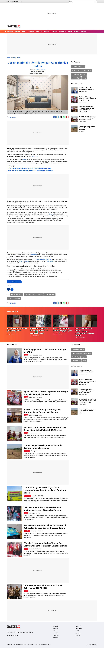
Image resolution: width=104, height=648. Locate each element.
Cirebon (26, 451)
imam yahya (76, 78)
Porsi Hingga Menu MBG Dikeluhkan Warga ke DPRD (86, 88)
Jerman (21, 261)
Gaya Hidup (62, 31)
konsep (13, 253)
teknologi (35, 156)
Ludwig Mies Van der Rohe (43, 259)
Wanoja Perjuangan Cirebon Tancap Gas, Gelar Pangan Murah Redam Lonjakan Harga (45, 544)
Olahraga (39, 31)
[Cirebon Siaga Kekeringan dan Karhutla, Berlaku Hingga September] (74, 128)
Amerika (26, 261)
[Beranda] (5, 31)
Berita (26, 355)
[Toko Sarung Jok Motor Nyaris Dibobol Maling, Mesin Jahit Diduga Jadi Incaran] (14, 513)
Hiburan (76, 31)
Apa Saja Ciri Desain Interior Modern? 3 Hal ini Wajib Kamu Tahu (30, 168)
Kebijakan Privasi (32, 644)
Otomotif (54, 31)
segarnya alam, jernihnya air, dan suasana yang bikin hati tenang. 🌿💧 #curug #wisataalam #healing (39, 331)
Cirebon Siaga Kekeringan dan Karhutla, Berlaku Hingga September (87, 127)
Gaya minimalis (29, 294)
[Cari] (94, 1)
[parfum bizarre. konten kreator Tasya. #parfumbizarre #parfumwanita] (18, 321)
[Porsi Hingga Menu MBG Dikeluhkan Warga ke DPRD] (74, 90)
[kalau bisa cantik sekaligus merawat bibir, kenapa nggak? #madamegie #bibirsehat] (63, 321)
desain (24, 159)
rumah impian (50, 294)
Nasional (17, 31)
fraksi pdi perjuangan (78, 74)
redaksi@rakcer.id (12, 635)
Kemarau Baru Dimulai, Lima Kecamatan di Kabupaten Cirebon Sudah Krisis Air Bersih (45, 526)
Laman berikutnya (13, 282)
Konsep (40, 294)
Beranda (9, 58)
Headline (26, 531)
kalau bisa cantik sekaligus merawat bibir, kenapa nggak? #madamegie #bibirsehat (62, 330)
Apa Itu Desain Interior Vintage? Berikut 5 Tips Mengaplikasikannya (31, 170)
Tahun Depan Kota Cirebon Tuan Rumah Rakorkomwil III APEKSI (43, 586)
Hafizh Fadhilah (40, 70)
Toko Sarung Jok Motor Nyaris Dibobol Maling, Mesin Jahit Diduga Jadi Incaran (43, 508)
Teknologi (46, 31)
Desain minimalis (16, 294)
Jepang (51, 214)
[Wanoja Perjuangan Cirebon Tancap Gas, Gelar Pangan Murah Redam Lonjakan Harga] (14, 549)
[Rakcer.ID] (14, 26)
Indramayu (27, 496)
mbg (84, 78)
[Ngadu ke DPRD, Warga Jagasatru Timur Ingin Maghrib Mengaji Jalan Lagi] (74, 99)
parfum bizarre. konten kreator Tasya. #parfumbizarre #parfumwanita (17, 330)
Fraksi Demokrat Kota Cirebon (81, 70)
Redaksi (9, 644)
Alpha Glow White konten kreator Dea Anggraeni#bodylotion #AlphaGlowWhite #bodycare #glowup (84, 331)
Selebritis (83, 31)
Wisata (70, 31)
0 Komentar (12, 117)
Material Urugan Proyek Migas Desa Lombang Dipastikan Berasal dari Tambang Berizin (45, 490)
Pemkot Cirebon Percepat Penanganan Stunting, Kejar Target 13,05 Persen (86, 108)
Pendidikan (31, 31)
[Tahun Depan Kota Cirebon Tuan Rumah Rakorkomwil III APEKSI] (14, 591)
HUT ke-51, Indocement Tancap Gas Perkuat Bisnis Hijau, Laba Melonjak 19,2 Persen (87, 118)
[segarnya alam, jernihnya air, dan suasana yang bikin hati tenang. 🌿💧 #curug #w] (41, 321)
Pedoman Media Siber (19, 644)
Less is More (50, 261)
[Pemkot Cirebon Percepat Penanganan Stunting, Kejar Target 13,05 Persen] (74, 109)
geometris (33, 255)
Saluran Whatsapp (44, 644)
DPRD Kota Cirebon (78, 67)
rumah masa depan (14, 298)
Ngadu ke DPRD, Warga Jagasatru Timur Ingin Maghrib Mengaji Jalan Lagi (87, 98)
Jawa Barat (10, 31)
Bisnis (24, 31)
